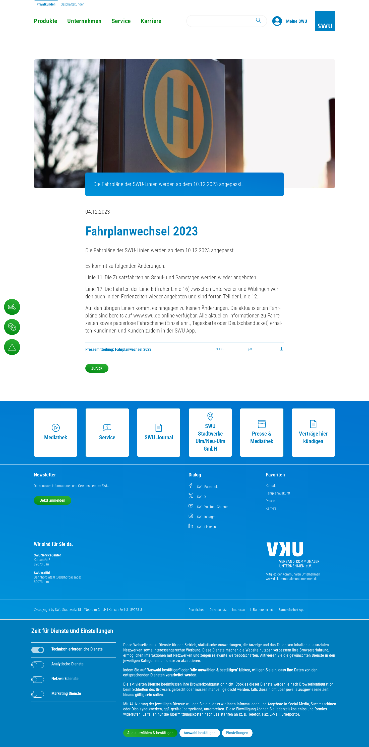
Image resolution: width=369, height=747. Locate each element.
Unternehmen (84, 21)
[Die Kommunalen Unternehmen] (293, 557)
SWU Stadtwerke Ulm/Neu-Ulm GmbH (210, 437)
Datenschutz (218, 610)
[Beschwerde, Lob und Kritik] (12, 327)
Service (121, 21)
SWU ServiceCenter (47, 555)
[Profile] (279, 21)
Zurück (96, 368)
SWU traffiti (42, 573)
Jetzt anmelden (52, 500)
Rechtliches (197, 610)
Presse (270, 501)
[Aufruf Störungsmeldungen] (12, 347)
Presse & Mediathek (261, 437)
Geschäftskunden (72, 4)
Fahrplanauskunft (278, 493)
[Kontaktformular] (12, 307)
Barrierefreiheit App (291, 610)
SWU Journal (159, 437)
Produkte (45, 21)
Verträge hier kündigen (313, 437)
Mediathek (55, 437)
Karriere (151, 21)
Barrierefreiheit (263, 610)
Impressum (240, 610)
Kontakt (271, 486)
